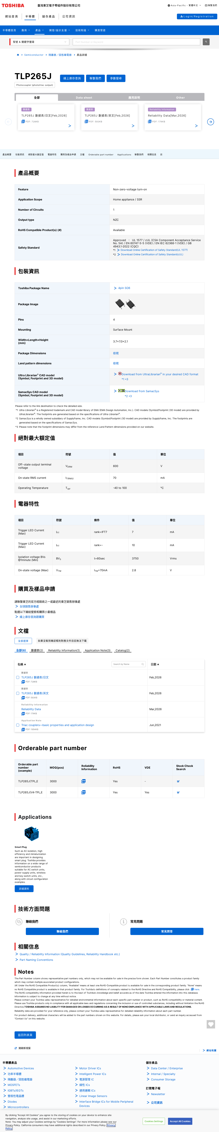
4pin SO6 (124, 288)
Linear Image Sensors (93, 1096)
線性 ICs (84, 1085)
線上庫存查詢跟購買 (32, 617)
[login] (211, 1024)
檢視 (116, 353)
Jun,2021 (155, 725)
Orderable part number (100, 154)
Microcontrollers (18, 1107)
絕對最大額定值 (36, 154)
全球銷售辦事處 (29, 606)
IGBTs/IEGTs (15, 1090)
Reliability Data (31, 709)
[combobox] (136, 41)
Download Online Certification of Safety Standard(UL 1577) (154, 249)
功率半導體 (14, 1074)
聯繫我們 (139, 154)
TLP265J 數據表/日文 (35, 677)
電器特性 (52, 154)
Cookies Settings (154, 1121)
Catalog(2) (123, 650)
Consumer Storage (163, 1079)
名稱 (20, 664)
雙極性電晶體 (16, 1096)
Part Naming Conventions (36, 959)
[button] (184, 5)
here (197, 989)
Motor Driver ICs (90, 1068)
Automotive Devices (21, 1068)
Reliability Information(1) (64, 650)
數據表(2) (37, 650)
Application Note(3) (98, 650)
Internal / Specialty (163, 1074)
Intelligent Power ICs (92, 1074)
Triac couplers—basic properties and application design (57, 725)
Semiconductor (33, 54)
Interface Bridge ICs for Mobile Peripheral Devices (106, 1104)
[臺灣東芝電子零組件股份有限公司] (59, 5)
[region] (109, 1121)
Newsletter (158, 1094)
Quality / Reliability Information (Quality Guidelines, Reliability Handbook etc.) (70, 954)
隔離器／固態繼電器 (60, 54)
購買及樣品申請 (68, 154)
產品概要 (7, 154)
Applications (124, 154)
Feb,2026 (155, 677)
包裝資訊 (19, 154)
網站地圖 (211, 1050)
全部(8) (21, 650)
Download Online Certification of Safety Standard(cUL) (152, 254)
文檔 (82, 154)
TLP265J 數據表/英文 (35, 693)
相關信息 (151, 154)
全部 (37, 97)
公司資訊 (157, 1102)
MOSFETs (14, 1085)
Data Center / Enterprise (167, 1068)
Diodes (12, 1101)
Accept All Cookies (180, 1121)
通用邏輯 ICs (87, 1090)
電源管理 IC (86, 1079)
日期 (153, 664)
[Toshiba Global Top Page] (20, 5)
